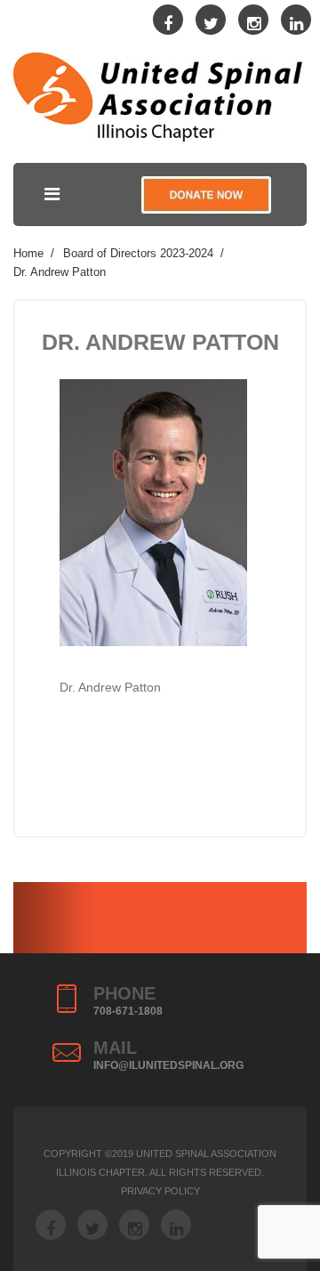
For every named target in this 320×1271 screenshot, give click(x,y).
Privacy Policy (160, 1191)
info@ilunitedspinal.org (168, 1065)
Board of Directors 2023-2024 (138, 253)
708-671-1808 (128, 1011)
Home (28, 253)
